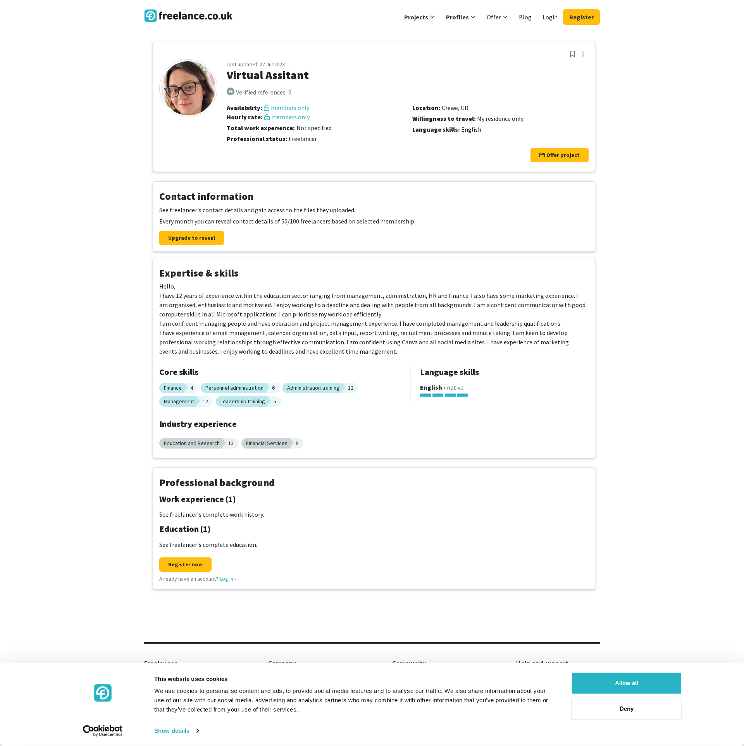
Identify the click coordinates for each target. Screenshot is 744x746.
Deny (627, 708)
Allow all (626, 683)
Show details (171, 730)
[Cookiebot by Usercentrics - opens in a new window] (103, 731)
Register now (185, 564)
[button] (420, 17)
